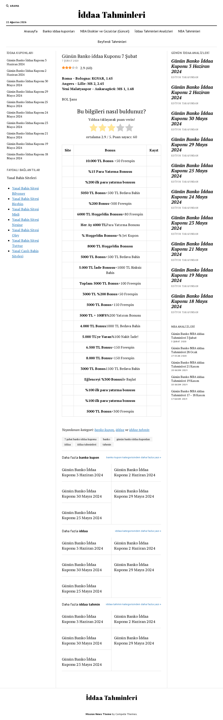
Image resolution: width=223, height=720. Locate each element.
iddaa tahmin (139, 429)
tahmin (107, 444)
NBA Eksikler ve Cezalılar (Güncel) (104, 31)
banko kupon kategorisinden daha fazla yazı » (133, 457)
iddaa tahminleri (86, 444)
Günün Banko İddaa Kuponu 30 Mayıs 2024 (27, 83)
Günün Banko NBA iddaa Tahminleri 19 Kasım (187, 379)
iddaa (120, 429)
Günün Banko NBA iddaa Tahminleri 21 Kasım (187, 364)
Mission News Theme (98, 714)
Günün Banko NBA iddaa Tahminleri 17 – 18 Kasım (188, 393)
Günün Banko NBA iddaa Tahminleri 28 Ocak (187, 350)
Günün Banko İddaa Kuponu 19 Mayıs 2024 (27, 146)
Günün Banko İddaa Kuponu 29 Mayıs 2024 (27, 93)
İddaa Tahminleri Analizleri (154, 31)
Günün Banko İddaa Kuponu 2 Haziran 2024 (26, 73)
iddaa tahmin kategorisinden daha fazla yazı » (133, 604)
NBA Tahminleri (189, 31)
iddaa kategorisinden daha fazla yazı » (138, 530)
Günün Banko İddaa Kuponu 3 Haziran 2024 (26, 62)
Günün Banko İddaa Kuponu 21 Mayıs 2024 (27, 135)
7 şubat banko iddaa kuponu (80, 439)
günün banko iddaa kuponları (133, 439)
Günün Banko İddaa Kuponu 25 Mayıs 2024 (27, 104)
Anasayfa (30, 31)
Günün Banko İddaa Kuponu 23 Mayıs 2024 (27, 125)
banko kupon (104, 429)
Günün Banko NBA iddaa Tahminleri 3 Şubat (187, 336)
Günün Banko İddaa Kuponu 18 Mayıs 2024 (27, 156)
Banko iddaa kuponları (59, 31)
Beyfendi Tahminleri (112, 41)
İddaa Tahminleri (111, 14)
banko (106, 439)
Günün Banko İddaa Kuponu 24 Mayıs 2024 (27, 114)
